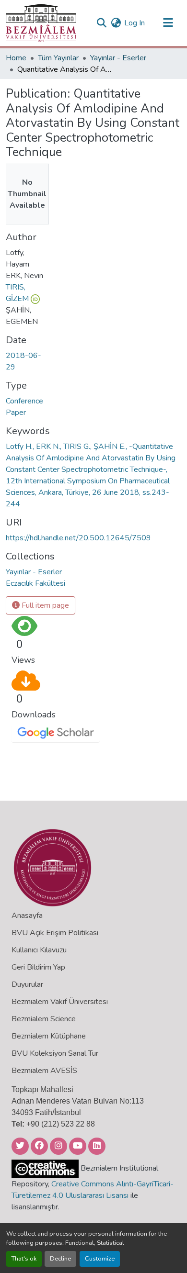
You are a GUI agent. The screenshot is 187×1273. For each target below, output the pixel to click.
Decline (60, 1258)
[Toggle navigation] (167, 23)
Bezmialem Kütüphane (49, 1036)
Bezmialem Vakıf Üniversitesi (60, 1001)
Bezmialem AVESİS (44, 1070)
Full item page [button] (44, 605)
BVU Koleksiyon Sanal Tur (55, 1053)
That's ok (24, 1258)
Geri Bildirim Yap (38, 967)
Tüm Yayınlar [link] (58, 58)
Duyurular (27, 984)
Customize (100, 1258)
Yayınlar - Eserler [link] (118, 58)
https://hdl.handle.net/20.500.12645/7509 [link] (78, 538)
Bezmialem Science (44, 1019)
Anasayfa (27, 915)
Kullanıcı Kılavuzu (39, 950)
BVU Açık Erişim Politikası (55, 933)
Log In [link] (134, 23)
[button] (41, 23)
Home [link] (16, 58)
